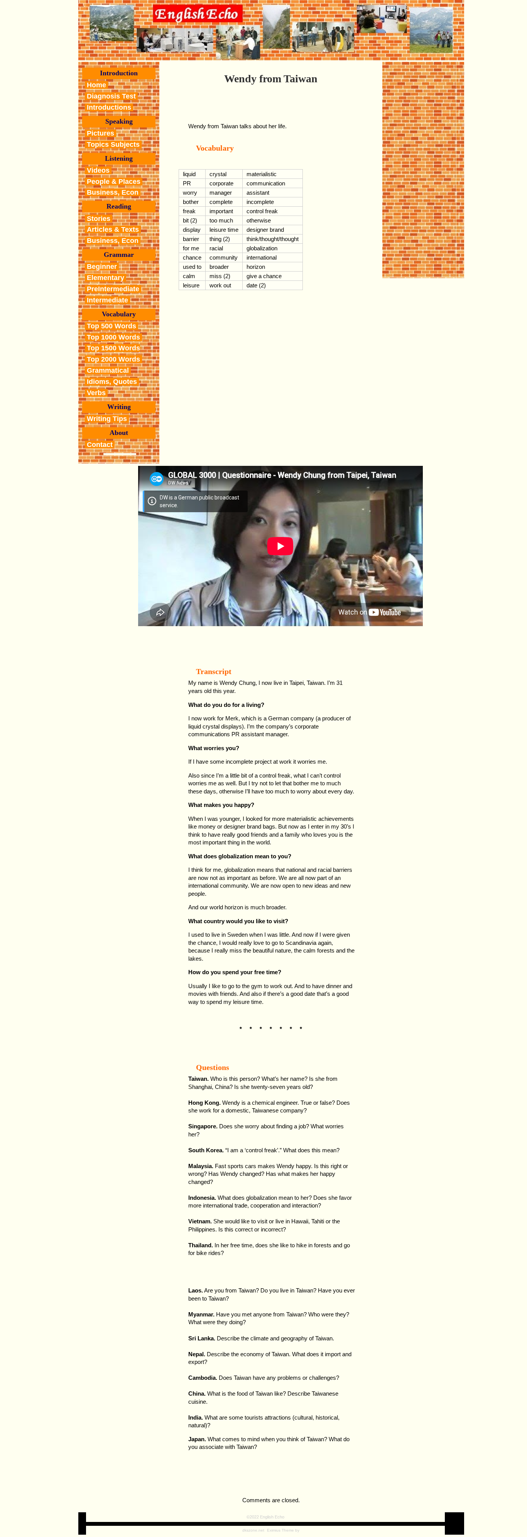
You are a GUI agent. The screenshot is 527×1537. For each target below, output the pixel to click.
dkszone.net (253, 1530)
